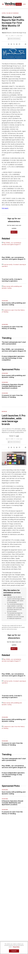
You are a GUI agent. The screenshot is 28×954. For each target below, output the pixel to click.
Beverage (4, 411)
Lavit (17, 436)
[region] (14, 947)
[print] (25, 44)
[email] (19, 44)
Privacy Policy (16, 946)
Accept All (14, 950)
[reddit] (16, 44)
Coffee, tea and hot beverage (10, 13)
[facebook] (8, 44)
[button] (3, 4)
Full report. (5, 208)
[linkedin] (11, 44)
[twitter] (14, 44)
